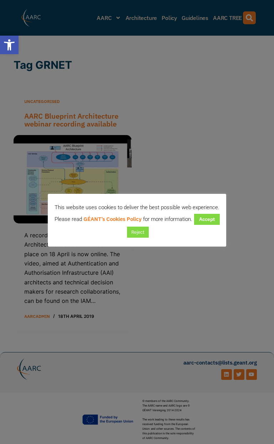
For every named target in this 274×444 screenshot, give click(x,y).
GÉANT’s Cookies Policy (112, 219)
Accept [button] (207, 219)
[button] (9, 45)
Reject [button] (137, 232)
